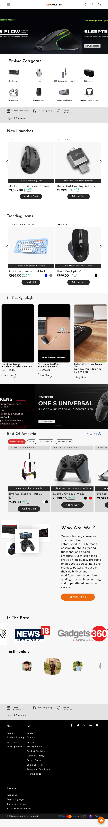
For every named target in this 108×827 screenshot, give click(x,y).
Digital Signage (15, 799)
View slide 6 (75, 423)
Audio (31, 442)
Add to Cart (31, 196)
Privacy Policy (34, 746)
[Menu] (8, 4)
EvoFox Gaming (16, 442)
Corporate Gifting (16, 804)
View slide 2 (45, 48)
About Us (12, 795)
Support (31, 733)
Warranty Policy (35, 755)
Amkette (17, 816)
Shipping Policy (35, 764)
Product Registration (38, 751)
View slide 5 (70, 48)
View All (92, 434)
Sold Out (31, 282)
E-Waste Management (19, 808)
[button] (84, 4)
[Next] (98, 666)
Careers (31, 742)
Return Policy (34, 760)
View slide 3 (54, 48)
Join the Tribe (34, 773)
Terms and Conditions (38, 769)
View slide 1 (37, 48)
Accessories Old (64, 442)
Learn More (78, 597)
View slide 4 (62, 48)
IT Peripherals (46, 442)
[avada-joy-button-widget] (101, 820)
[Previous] (10, 666)
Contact (31, 737)
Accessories (13, 742)
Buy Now (8, 375)
